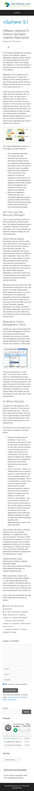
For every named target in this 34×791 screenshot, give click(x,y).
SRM (4, 615)
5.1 (6, 612)
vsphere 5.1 (7, 618)
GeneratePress (17, 788)
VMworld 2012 (12, 615)
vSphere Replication (19, 618)
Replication (16, 612)
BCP (9, 612)
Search (5, 708)
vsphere (22, 615)
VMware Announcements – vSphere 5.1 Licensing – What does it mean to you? (17, 623)
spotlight (24, 612)
